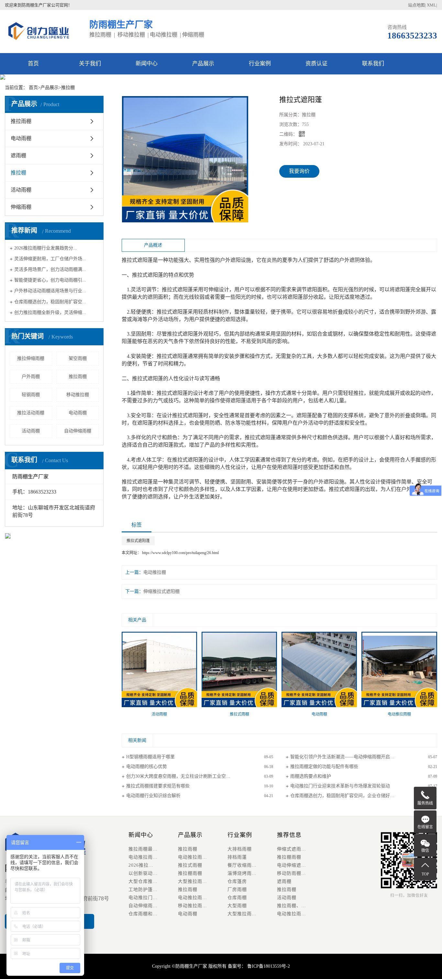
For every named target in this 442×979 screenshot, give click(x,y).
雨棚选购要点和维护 (310, 776)
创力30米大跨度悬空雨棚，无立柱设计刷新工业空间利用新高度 (189, 776)
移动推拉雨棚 (192, 905)
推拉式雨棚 (190, 865)
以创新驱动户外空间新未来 (153, 873)
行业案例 (260, 64)
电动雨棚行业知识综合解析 (153, 795)
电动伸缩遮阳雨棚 (296, 865)
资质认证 (316, 64)
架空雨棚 (78, 358)
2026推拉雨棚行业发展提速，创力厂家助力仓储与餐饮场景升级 (153, 865)
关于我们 (90, 64)
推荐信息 (289, 835)
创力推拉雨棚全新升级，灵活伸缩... (50, 312)
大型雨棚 (237, 905)
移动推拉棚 (77, 394)
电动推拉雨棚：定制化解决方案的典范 (301, 913)
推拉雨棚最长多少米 (150, 849)
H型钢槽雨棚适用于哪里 (150, 756)
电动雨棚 (21, 138)
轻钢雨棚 (31, 394)
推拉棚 (68, 87)
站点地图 (416, 5)
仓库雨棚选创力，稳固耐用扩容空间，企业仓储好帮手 (344, 795)
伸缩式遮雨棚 (291, 849)
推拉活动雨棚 (30, 412)
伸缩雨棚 (21, 207)
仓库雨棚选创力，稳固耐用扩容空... (50, 301)
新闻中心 (147, 64)
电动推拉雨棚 (192, 857)
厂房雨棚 (237, 889)
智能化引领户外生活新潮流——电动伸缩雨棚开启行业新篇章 (351, 756)
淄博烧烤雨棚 (242, 873)
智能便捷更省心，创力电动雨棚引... (50, 280)
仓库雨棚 (237, 897)
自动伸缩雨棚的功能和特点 (153, 905)
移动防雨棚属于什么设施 (301, 873)
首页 (33, 64)
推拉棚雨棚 (190, 873)
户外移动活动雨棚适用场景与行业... (50, 290)
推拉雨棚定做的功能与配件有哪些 (324, 766)
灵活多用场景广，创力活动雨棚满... (50, 269)
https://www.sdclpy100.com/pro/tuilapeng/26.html (180, 553)
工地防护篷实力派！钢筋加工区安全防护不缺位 (153, 889)
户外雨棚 (31, 376)
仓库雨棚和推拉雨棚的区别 (153, 913)
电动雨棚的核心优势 (146, 766)
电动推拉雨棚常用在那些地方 (153, 857)
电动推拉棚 (154, 572)
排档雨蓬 (237, 857)
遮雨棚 (18, 155)
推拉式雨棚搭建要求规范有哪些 (158, 786)
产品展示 (203, 64)
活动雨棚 (21, 190)
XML (431, 5)
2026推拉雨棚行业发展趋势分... (45, 247)
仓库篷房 (237, 881)
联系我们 (373, 64)
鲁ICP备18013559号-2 (268, 966)
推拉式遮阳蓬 (138, 541)
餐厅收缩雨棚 (242, 865)
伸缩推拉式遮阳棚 (161, 591)
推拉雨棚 (21, 121)
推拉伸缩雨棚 (30, 358)
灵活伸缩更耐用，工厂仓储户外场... (50, 258)
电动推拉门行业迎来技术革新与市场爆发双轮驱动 (340, 786)
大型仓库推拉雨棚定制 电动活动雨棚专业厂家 (153, 881)
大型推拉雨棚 (192, 881)
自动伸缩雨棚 (77, 430)
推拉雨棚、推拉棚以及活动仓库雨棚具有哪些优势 (301, 905)
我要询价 (299, 171)
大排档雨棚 (239, 849)
